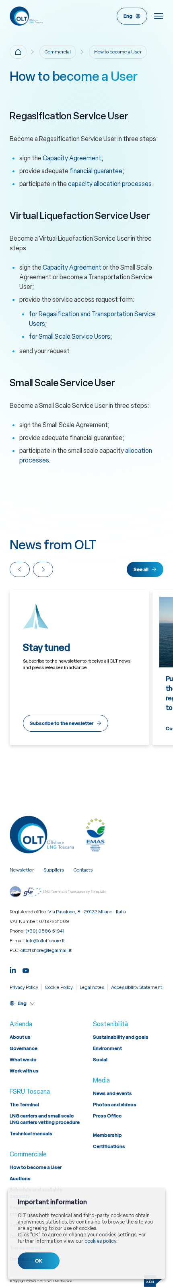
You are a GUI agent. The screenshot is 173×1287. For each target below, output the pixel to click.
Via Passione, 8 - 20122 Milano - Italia (87, 911)
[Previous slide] (20, 569)
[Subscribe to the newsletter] (79, 667)
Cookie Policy (59, 987)
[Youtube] (26, 969)
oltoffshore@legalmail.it (46, 950)
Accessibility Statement (136, 987)
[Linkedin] (13, 969)
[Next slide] (43, 569)
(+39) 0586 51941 (44, 931)
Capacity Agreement (72, 158)
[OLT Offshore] (46, 16)
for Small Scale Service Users (69, 336)
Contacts (83, 870)
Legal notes (92, 987)
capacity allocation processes (109, 184)
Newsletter (22, 870)
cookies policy (100, 1241)
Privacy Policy (24, 987)
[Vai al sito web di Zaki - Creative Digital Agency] (153, 1281)
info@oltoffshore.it (45, 940)
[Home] (18, 52)
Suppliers (53, 870)
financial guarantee (96, 171)
